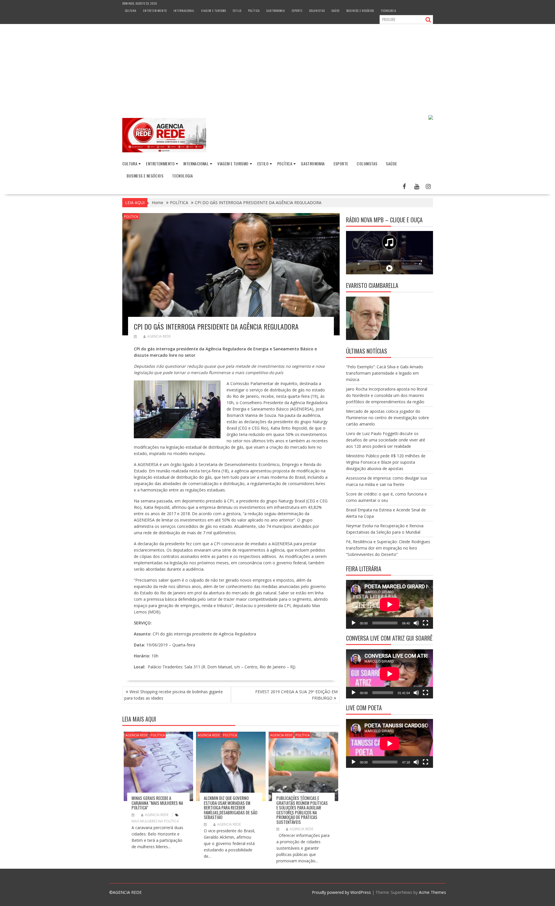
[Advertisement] (277, 67)
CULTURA (130, 10)
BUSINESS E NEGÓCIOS (360, 10)
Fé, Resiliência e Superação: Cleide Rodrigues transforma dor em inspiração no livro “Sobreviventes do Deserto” (388, 548)
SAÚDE (336, 10)
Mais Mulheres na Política (155, 821)
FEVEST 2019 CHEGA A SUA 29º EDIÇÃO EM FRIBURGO (296, 695)
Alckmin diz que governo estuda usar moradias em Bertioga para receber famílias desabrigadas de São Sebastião (230, 807)
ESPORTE (297, 10)
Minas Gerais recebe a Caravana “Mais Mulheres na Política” (157, 803)
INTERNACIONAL (184, 10)
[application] (389, 604)
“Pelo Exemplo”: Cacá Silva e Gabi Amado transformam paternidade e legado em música (384, 373)
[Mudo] (416, 623)
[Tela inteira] (425, 623)
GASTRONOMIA (276, 10)
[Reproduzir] (353, 623)
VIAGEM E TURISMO (213, 10)
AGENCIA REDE (159, 336)
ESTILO (237, 10)
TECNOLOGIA (388, 10)
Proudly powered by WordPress (341, 892)
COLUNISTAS (317, 10)
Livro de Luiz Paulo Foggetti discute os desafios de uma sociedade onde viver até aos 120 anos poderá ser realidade (385, 440)
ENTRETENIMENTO (155, 10)
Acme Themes (432, 892)
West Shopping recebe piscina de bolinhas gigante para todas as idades (173, 695)
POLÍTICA (254, 10)
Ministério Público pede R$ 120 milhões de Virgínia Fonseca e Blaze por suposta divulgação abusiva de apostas (386, 462)
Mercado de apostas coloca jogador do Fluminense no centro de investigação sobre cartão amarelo (387, 417)
